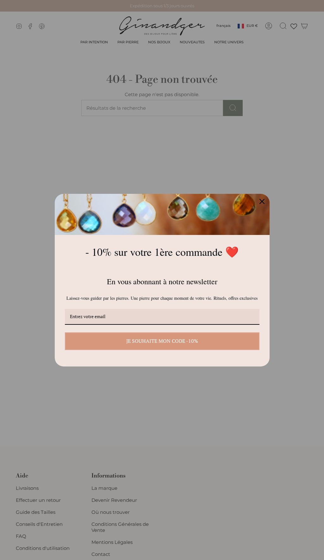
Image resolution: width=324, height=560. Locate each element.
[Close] (262, 201)
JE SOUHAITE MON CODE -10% (162, 340)
